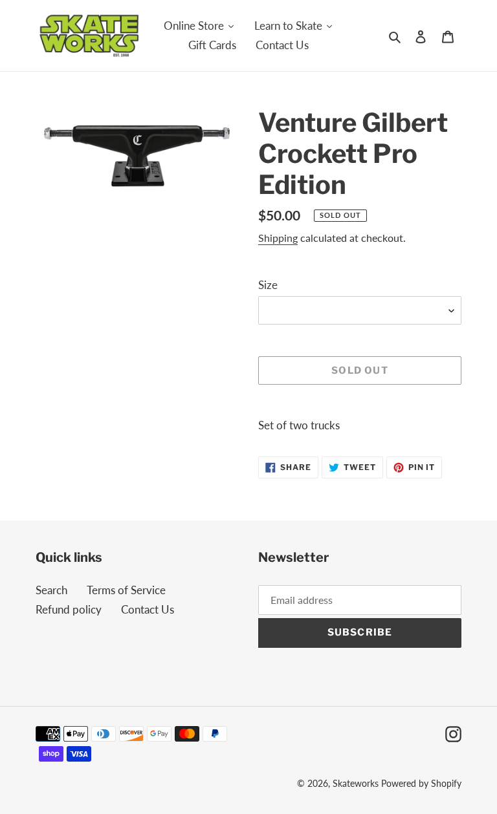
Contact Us (147, 609)
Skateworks (356, 783)
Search (51, 590)
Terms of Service (126, 590)
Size (268, 285)
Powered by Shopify (421, 783)
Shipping (278, 237)
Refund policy (69, 609)
